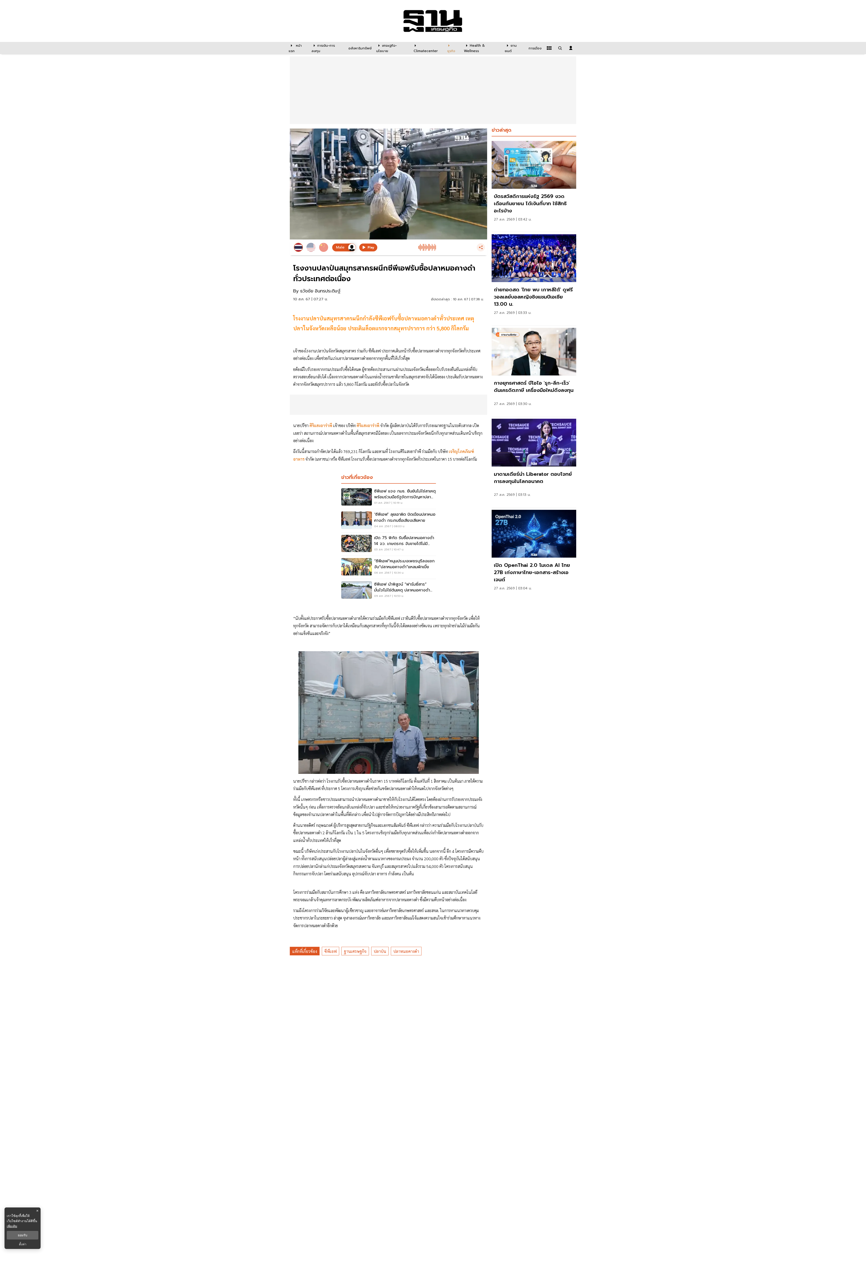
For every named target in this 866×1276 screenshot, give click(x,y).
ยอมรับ (22, 1235)
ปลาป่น (380, 951)
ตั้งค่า (22, 1244)
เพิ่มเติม (12, 1226)
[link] (534, 185)
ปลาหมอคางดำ (406, 951)
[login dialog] (571, 48)
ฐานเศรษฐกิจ (355, 951)
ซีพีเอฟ (330, 951)
